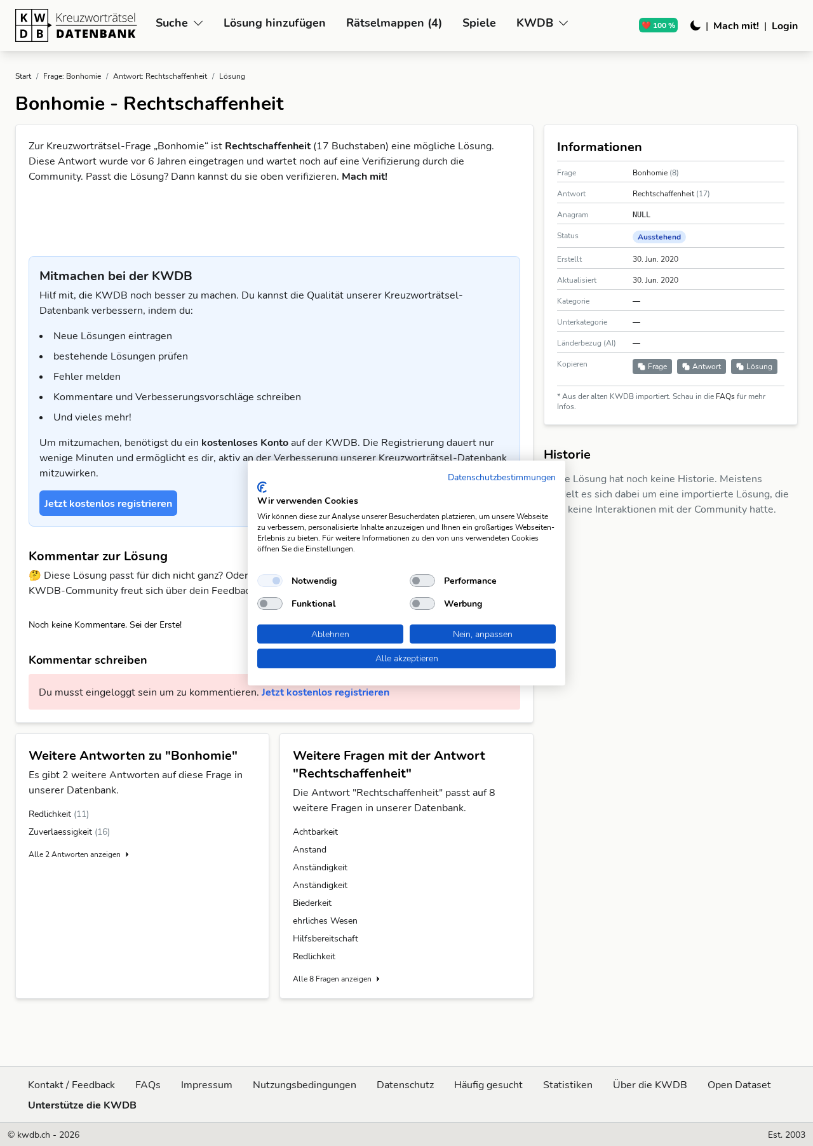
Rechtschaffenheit (664, 193)
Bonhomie (651, 172)
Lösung (759, 366)
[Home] (80, 25)
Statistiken (568, 1084)
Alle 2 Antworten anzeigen (75, 854)
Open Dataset (739, 1084)
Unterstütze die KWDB (82, 1104)
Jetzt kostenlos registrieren (325, 691)
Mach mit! (736, 25)
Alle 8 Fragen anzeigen (332, 978)
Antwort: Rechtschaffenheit (160, 76)
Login (785, 25)
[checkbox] (270, 580)
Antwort (706, 366)
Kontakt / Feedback (71, 1084)
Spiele (479, 22)
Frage (657, 366)
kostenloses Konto (246, 442)
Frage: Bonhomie (72, 76)
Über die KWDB (650, 1084)
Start (23, 76)
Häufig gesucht (488, 1084)
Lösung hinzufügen (275, 22)
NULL (641, 214)
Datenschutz (405, 1084)
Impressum (206, 1084)
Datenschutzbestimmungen (502, 476)
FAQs (726, 396)
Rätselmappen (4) (394, 22)
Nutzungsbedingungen (304, 1084)
